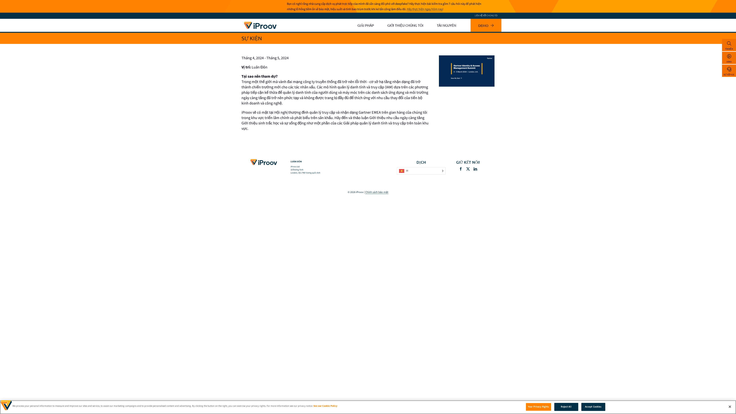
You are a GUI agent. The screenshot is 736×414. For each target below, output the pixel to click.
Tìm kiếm (729, 49)
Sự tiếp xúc (729, 74)
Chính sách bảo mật (376, 192)
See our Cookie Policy (325, 406)
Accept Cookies (593, 406)
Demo (729, 61)
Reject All (566, 406)
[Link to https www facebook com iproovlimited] (460, 169)
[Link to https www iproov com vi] (260, 22)
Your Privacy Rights (538, 406)
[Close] (730, 406)
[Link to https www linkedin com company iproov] (475, 169)
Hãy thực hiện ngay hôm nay (425, 9)
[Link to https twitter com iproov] (468, 169)
